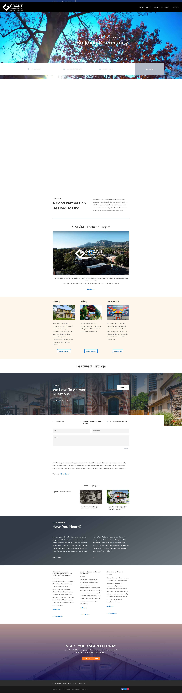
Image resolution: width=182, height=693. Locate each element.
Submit (126, 448)
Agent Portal (81, 683)
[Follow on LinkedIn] (125, 689)
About (69, 683)
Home (54, 683)
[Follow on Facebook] (122, 689)
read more (56, 609)
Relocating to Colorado (115, 572)
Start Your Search (91, 658)
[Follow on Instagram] (128, 689)
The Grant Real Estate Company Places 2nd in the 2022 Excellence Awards (62, 574)
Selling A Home (91, 351)
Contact (75, 683)
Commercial (118, 351)
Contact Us (149, 69)
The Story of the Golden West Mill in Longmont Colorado (89, 507)
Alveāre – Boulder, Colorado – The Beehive (63, 492)
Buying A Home (64, 351)
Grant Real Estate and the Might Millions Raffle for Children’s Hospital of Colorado (117, 508)
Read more (91, 289)
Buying (59, 683)
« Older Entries (58, 616)
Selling (64, 683)
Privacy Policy (64, 474)
